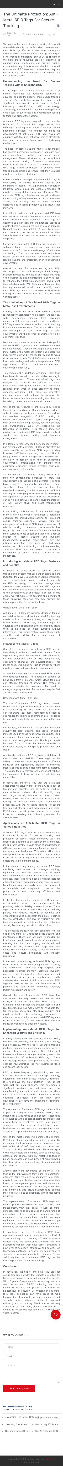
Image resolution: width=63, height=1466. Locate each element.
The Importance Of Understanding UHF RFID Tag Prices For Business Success (18, 1431)
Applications (18, 1409)
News (6, 1409)
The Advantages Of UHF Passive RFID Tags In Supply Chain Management (48, 1431)
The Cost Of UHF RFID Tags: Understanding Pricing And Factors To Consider (48, 1417)
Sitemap (50, 1459)
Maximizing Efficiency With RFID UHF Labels (48, 1424)
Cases (30, 1409)
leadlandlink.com (35, 1459)
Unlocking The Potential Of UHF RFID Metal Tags (18, 1424)
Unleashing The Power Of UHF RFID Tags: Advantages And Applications (23, 1417)
